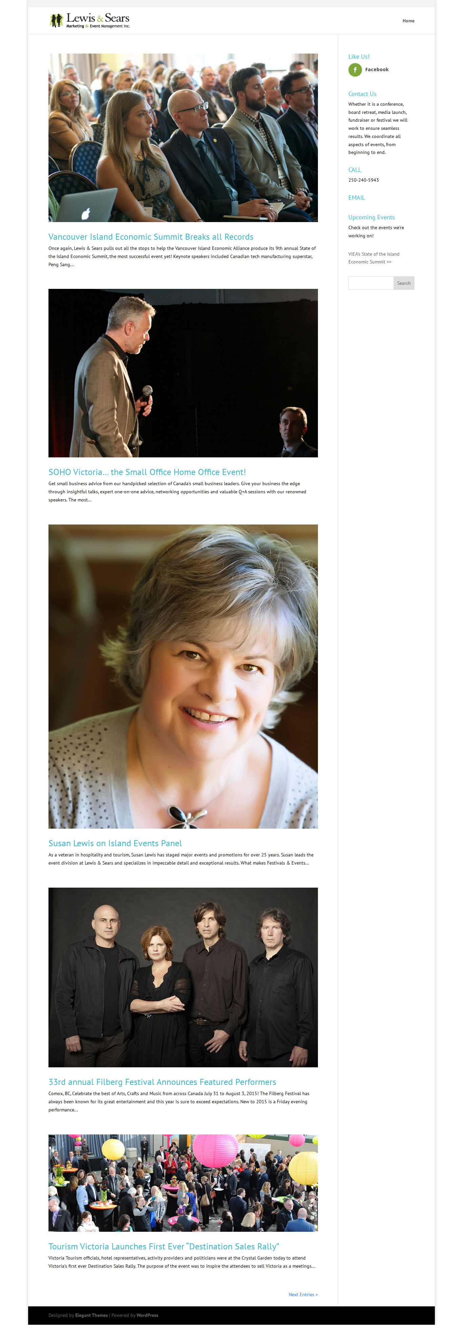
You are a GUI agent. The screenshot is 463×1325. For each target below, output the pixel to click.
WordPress (147, 1315)
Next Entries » (303, 1294)
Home (409, 21)
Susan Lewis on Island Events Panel (115, 843)
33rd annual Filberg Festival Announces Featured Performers (162, 1081)
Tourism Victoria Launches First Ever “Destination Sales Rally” (163, 1246)
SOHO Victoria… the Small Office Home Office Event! (147, 471)
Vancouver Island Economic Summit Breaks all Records (151, 236)
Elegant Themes (91, 1315)
